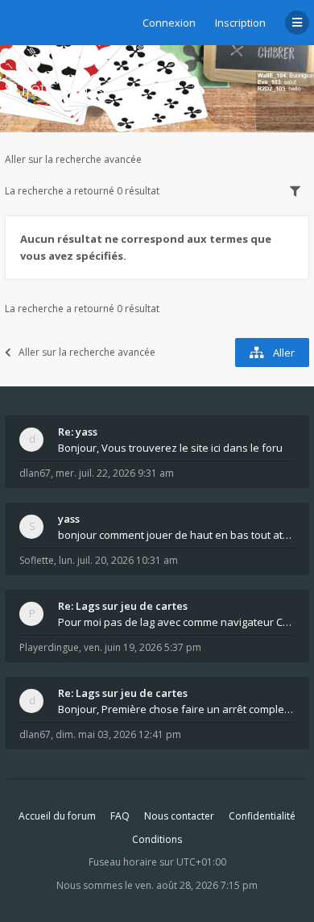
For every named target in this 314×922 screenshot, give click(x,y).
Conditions (157, 839)
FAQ (120, 816)
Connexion (169, 22)
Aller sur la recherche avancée (73, 159)
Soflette (36, 560)
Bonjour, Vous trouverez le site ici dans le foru (170, 447)
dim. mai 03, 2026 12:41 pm (118, 734)
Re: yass (77, 431)
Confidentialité (262, 816)
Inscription (240, 22)
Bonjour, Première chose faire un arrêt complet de (176, 709)
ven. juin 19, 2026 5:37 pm (142, 647)
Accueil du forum (57, 816)
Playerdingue (49, 647)
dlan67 (35, 473)
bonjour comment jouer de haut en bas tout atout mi (176, 535)
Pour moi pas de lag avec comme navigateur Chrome (176, 622)
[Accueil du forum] (17, 20)
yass (69, 518)
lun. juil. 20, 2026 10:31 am (118, 560)
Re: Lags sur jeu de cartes (123, 606)
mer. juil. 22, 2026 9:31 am (115, 473)
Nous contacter (179, 816)
